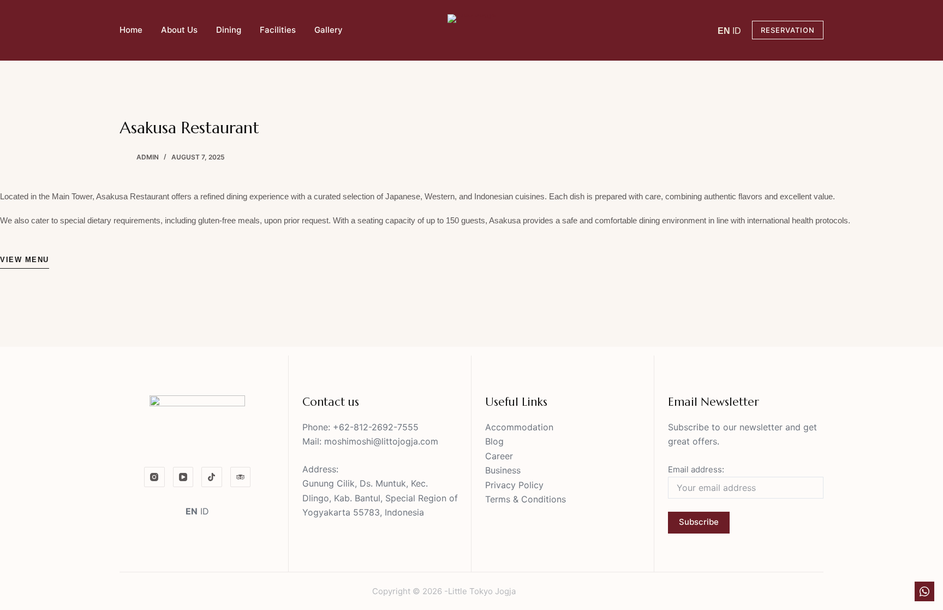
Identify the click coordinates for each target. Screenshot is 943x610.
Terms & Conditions (525, 499)
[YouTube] (183, 477)
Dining (228, 30)
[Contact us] (924, 591)
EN (724, 30)
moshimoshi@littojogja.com (381, 441)
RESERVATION (788, 30)
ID (736, 30)
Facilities (278, 30)
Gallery (328, 30)
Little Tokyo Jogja (482, 591)
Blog (494, 441)
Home (131, 30)
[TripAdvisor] (240, 477)
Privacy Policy (514, 484)
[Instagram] (154, 477)
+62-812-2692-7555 (376, 427)
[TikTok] (211, 477)
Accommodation (519, 427)
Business (503, 470)
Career (499, 456)
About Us (179, 30)
